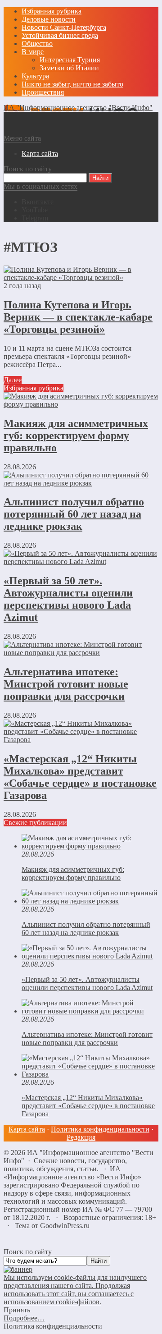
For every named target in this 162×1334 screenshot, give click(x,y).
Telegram (35, 218)
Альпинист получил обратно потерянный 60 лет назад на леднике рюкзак (74, 514)
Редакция (81, 1137)
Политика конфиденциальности (100, 1129)
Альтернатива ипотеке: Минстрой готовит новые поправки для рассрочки (66, 684)
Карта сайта (27, 1129)
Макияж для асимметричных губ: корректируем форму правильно (76, 435)
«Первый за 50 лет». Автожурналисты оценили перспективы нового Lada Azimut (68, 599)
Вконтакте (38, 202)
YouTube (35, 210)
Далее (13, 380)
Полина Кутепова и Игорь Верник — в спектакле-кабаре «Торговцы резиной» (78, 317)
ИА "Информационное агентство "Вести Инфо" (78, 107)
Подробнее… (24, 1318)
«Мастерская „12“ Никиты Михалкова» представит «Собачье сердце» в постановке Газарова (80, 777)
